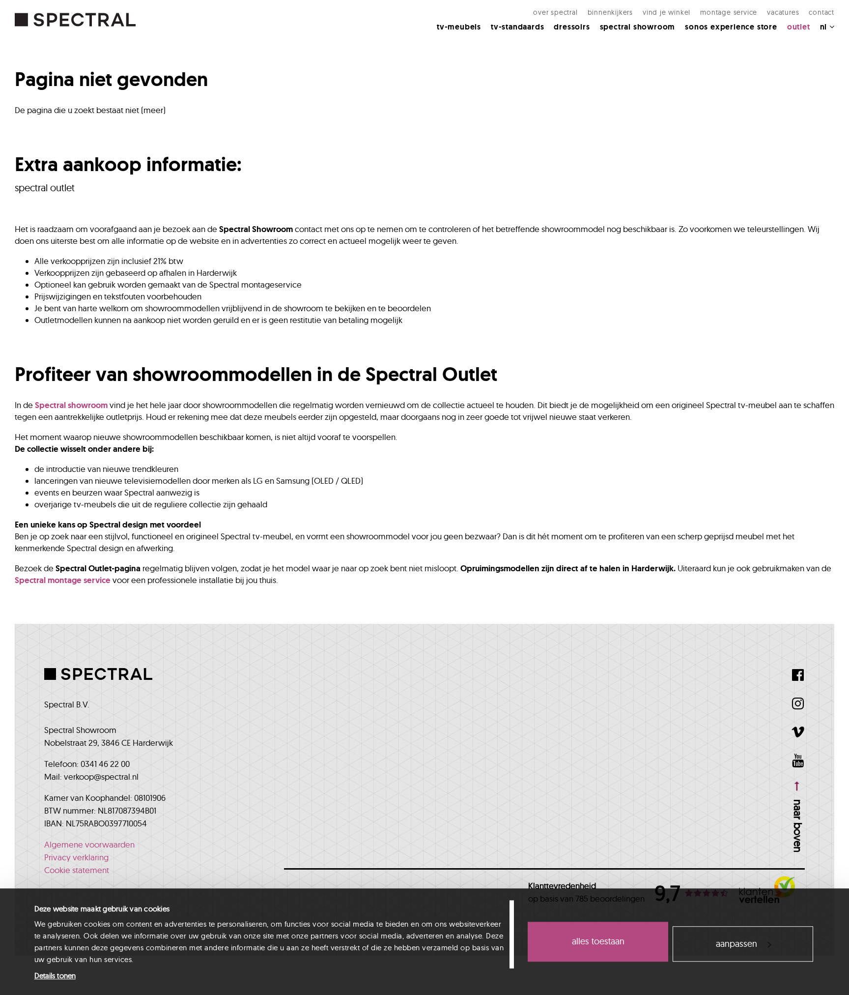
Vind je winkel (666, 12)
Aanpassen (736, 943)
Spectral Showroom (638, 27)
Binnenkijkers (610, 12)
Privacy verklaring (76, 857)
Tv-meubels (459, 27)
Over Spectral (555, 12)
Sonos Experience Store (731, 27)
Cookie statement (76, 870)
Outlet (798, 27)
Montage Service (728, 12)
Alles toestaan (598, 941)
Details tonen (55, 975)
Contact (821, 12)
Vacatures (783, 12)
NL (824, 27)
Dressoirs (572, 27)
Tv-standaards (517, 27)
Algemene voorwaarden (89, 844)
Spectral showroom (71, 405)
